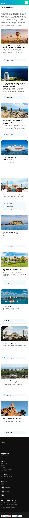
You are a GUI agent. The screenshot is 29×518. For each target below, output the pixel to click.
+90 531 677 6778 (12, 504)
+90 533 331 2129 (12, 502)
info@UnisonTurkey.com (10, 507)
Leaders (3, 457)
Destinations (4, 450)
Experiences (4, 455)
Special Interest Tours (6, 444)
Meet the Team (4, 463)
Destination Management (7, 476)
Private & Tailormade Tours (7, 448)
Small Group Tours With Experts (8, 446)
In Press (3, 467)
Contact (3, 465)
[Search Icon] (22, 2)
